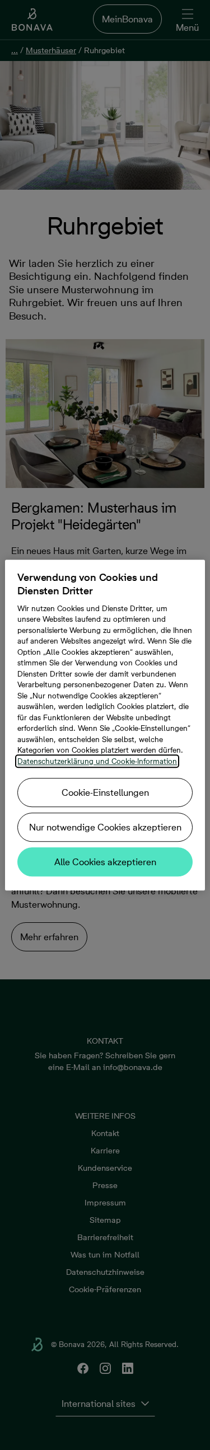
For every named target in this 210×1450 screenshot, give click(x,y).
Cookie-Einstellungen (105, 792)
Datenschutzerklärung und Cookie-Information (97, 761)
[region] (104, 725)
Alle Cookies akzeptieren (105, 861)
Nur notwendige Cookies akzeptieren (105, 827)
